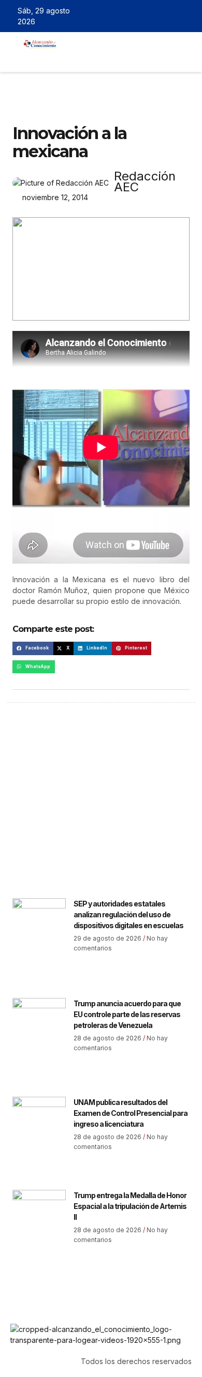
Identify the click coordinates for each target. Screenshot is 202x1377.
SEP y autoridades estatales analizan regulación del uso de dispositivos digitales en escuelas (128, 914)
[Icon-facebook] (143, 16)
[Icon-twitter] (158, 16)
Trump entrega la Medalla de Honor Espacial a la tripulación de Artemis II (130, 1206)
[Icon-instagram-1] (173, 16)
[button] (71, 57)
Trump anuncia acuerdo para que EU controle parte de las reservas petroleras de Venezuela (127, 1014)
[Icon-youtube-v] (188, 16)
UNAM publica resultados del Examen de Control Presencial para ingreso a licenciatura (130, 1113)
